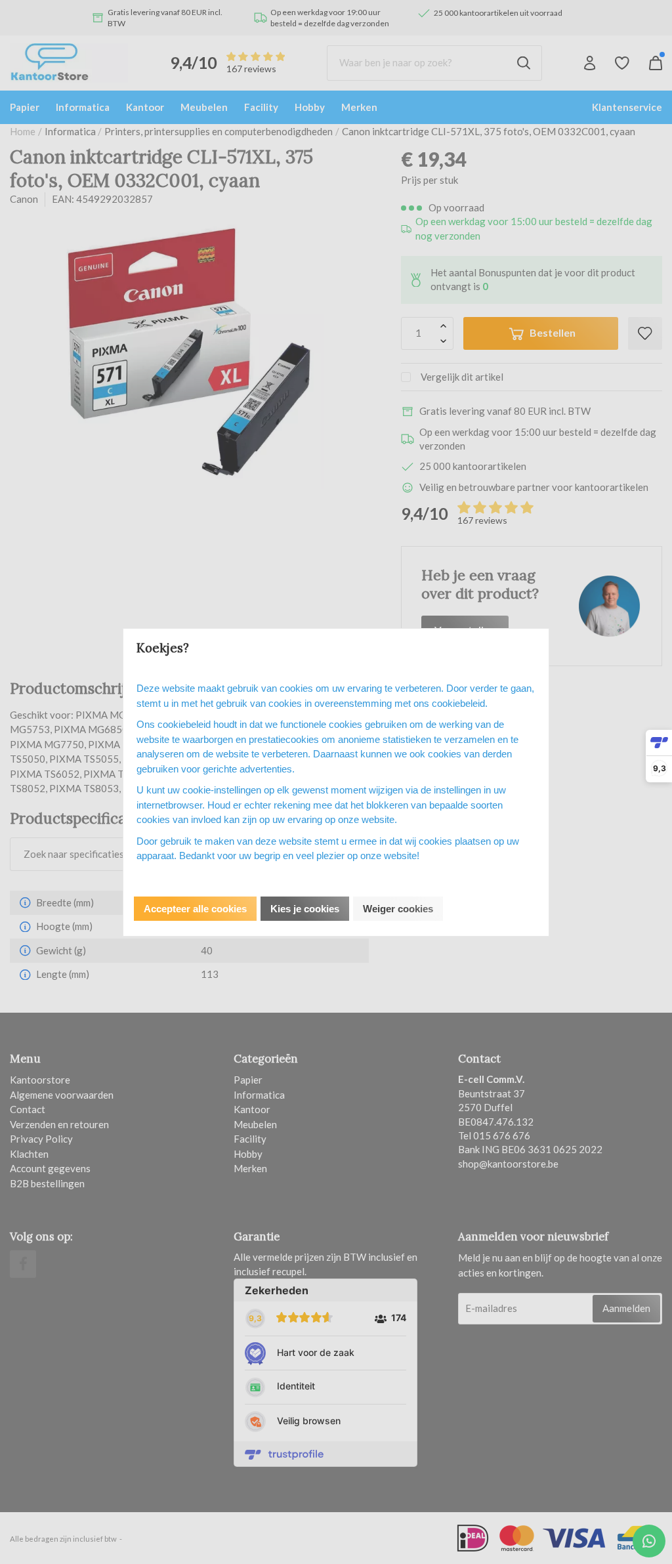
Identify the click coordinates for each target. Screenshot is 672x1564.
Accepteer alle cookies (195, 908)
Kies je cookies (304, 908)
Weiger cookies (398, 908)
